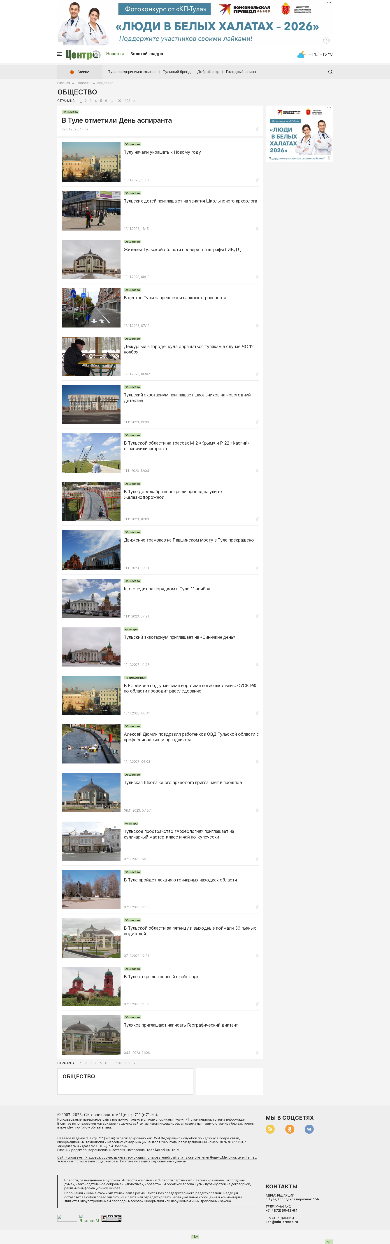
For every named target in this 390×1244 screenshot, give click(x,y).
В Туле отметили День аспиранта (117, 120)
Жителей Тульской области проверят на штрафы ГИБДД (182, 249)
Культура (131, 629)
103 (127, 101)
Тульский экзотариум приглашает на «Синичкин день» (179, 637)
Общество (70, 112)
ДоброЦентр (208, 71)
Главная (63, 83)
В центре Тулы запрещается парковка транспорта (175, 297)
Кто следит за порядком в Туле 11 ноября (167, 588)
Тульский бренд (177, 71)
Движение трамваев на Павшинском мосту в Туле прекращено (189, 540)
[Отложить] (257, 129)
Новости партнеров (175, 1180)
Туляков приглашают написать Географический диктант (181, 1025)
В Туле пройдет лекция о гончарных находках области (180, 880)
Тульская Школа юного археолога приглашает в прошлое (183, 782)
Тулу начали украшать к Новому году (162, 152)
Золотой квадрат (147, 53)
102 (119, 101)
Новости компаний (138, 1180)
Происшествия (135, 677)
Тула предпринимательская (132, 71)
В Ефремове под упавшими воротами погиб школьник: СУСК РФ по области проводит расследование (190, 688)
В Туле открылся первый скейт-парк (161, 976)
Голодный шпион (241, 71)
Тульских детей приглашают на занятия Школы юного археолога (190, 201)
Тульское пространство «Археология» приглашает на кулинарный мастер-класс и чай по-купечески (179, 834)
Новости (115, 53)
